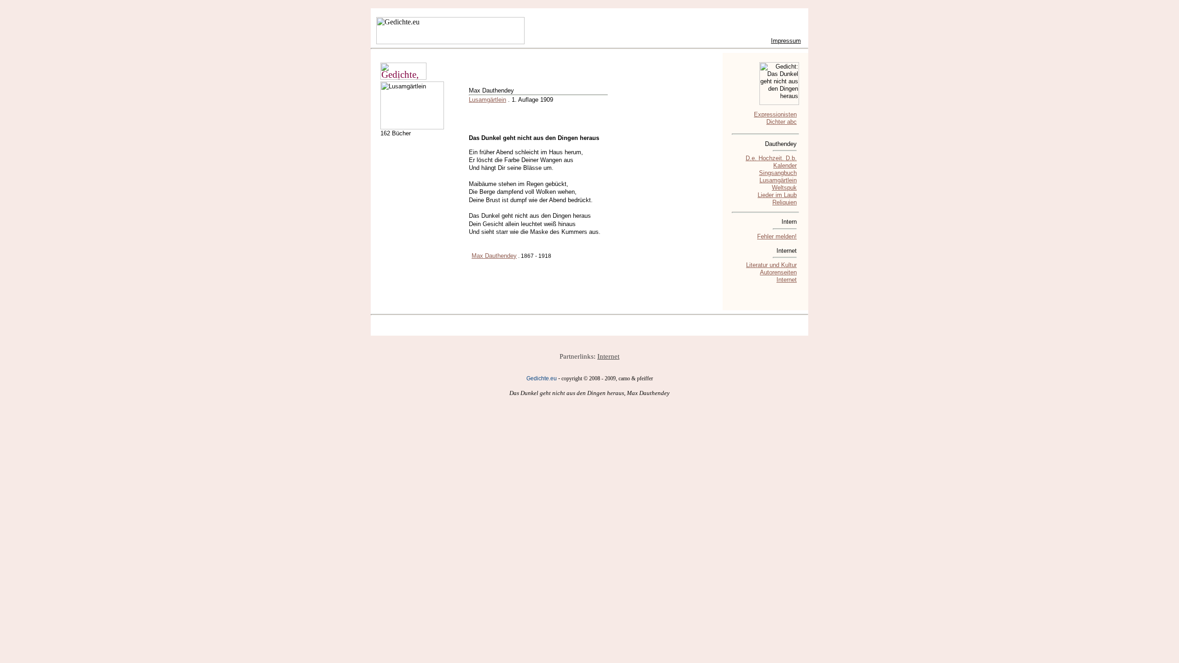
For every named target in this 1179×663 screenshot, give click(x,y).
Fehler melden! (777, 236)
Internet (786, 279)
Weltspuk (784, 187)
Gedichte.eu (541, 378)
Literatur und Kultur (771, 265)
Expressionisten (775, 114)
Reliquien (784, 202)
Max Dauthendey (494, 255)
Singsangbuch (778, 172)
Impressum (786, 40)
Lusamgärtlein (487, 99)
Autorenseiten (778, 272)
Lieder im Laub (777, 195)
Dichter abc (781, 121)
